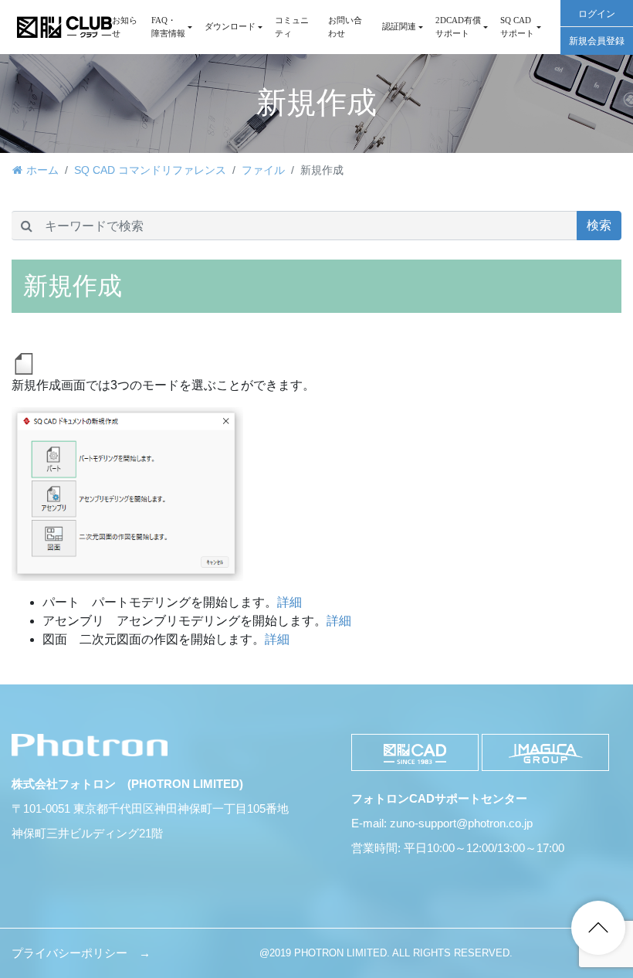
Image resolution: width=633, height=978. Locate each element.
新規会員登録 (597, 41)
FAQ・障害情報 (168, 26)
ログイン (596, 13)
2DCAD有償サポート (458, 26)
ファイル (263, 170)
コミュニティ (292, 26)
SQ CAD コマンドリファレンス (150, 170)
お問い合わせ (345, 26)
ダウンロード (230, 26)
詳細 (289, 602)
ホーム (42, 170)
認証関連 (399, 26)
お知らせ (124, 26)
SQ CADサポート (517, 26)
